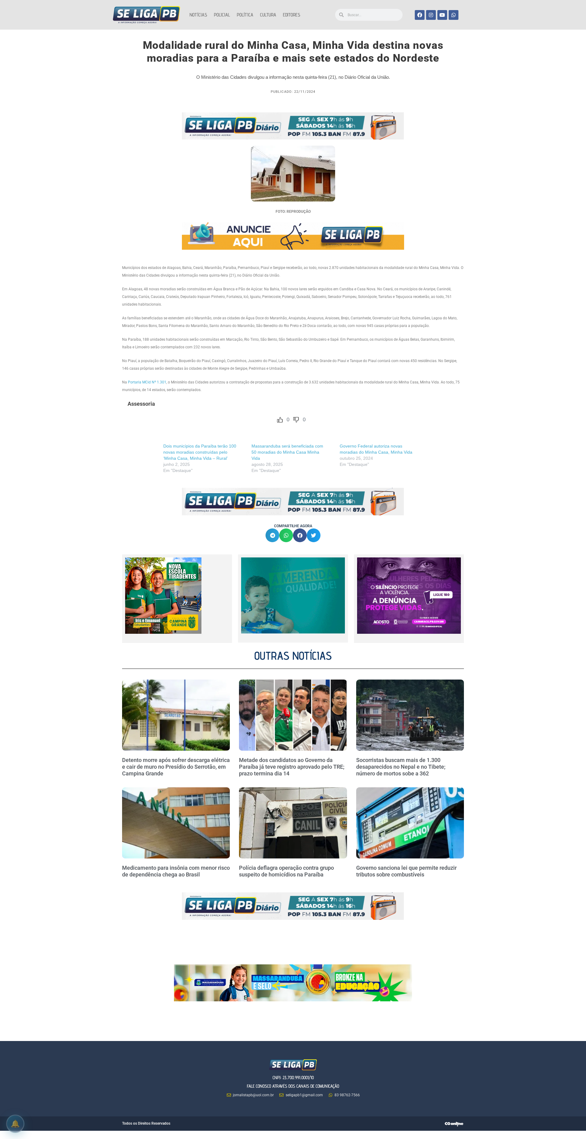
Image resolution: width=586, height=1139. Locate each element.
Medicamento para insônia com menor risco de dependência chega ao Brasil (176, 871)
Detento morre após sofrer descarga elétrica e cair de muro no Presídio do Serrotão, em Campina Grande (176, 766)
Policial (222, 15)
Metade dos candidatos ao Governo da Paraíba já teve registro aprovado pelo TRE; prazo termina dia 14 (292, 766)
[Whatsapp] (453, 15)
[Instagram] (431, 15)
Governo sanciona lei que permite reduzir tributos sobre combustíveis (406, 871)
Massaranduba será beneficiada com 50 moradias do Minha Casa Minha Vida (287, 452)
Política (245, 15)
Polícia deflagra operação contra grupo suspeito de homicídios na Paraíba (286, 871)
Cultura (268, 15)
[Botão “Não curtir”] (296, 420)
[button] (272, 535)
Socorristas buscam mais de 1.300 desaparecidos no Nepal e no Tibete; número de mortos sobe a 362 (401, 766)
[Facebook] (420, 15)
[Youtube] (442, 15)
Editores (291, 15)
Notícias (198, 15)
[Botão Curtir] (280, 420)
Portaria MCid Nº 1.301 (147, 382)
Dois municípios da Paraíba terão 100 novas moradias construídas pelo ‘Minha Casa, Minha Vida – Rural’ (199, 452)
